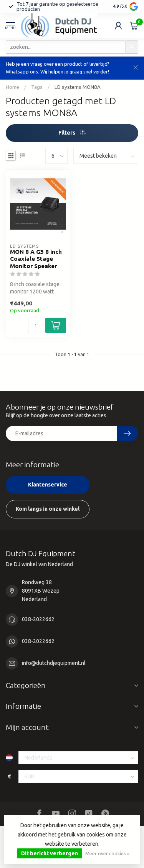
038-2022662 (38, 619)
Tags (37, 87)
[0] (134, 25)
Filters (67, 133)
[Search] (131, 46)
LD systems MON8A (78, 87)
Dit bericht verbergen (49, 853)
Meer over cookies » (107, 853)
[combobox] (65, 46)
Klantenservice (47, 484)
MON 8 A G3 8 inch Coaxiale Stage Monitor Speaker (36, 258)
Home (12, 87)
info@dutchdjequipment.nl (54, 663)
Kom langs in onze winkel (47, 509)
